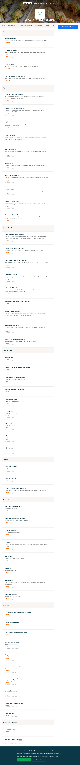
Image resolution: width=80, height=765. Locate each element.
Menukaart (27, 3)
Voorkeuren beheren (55, 754)
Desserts (47, 25)
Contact (48, 3)
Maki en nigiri (38, 25)
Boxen (3, 25)
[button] (53, 25)
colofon (55, 3)
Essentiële (39, 760)
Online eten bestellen (68, 26)
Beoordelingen (39, 3)
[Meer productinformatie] (15, 38)
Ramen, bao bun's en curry (25, 25)
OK (23, 760)
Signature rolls (11, 25)
